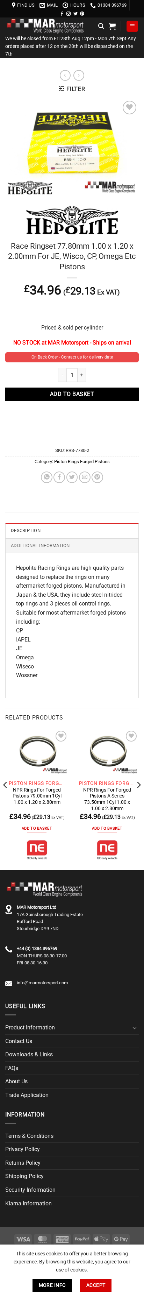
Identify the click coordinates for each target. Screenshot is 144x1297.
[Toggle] (134, 1027)
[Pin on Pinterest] (97, 477)
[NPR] (37, 850)
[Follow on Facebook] (62, 14)
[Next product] (65, 75)
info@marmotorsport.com (42, 982)
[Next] (138, 799)
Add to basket (72, 394)
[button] (101, 26)
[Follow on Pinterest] (82, 14)
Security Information (30, 1189)
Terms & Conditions (29, 1136)
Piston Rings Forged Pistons (82, 461)
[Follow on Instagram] (68, 14)
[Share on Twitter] (72, 477)
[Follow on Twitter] (75, 14)
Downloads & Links (29, 1054)
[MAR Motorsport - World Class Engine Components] (49, 26)
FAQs (11, 1068)
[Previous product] (78, 75)
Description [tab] (26, 530)
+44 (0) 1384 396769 (37, 948)
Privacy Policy (22, 1149)
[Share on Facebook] (59, 477)
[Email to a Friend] (85, 477)
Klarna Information (28, 1203)
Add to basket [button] (37, 828)
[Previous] (5, 799)
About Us (16, 1081)
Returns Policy (23, 1163)
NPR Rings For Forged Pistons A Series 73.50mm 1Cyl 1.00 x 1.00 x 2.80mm (107, 799)
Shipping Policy (24, 1176)
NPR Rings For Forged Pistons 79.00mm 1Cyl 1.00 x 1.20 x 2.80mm (37, 796)
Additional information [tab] (40, 545)
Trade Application (27, 1095)
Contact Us (18, 1041)
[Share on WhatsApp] (46, 477)
